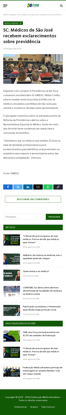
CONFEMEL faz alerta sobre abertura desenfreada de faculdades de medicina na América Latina (42, 291)
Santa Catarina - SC (13, 23)
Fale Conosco (48, 407)
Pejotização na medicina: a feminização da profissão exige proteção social (42, 308)
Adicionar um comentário (33, 199)
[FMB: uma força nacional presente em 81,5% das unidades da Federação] (11, 336)
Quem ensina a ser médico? (36, 271)
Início (5, 14)
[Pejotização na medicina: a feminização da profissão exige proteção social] (11, 310)
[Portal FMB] (33, 5)
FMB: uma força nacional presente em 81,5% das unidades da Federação (41, 334)
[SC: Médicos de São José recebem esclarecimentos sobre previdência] (33, 69)
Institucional (20, 407)
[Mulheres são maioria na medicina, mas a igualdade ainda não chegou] (11, 259)
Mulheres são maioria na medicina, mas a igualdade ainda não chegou (42, 257)
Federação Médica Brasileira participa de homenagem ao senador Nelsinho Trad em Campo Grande (42, 371)
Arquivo (12, 14)
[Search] (61, 5)
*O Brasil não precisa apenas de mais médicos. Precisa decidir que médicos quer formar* (41, 239)
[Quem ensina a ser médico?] (11, 275)
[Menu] (5, 5)
